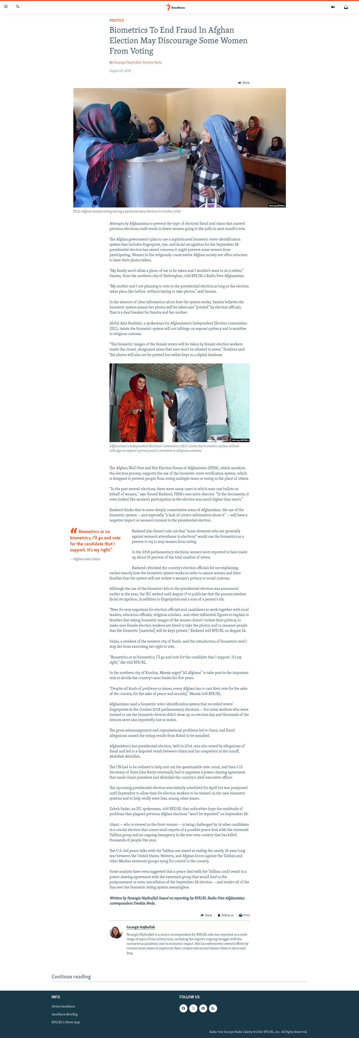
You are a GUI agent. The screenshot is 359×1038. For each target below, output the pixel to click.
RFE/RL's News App (66, 1022)
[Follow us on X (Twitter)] (193, 1008)
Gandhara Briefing (65, 1014)
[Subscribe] (203, 1008)
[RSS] (213, 1008)
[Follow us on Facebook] (183, 1008)
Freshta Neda (152, 62)
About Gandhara (63, 1006)
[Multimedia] (333, 7)
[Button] (244, 83)
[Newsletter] (345, 7)
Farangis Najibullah (127, 62)
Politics (116, 21)
